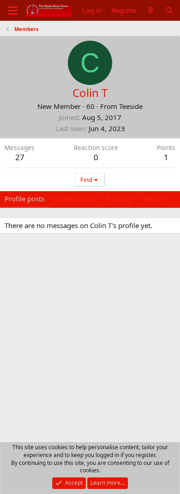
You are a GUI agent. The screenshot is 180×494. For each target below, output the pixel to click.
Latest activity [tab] (75, 198)
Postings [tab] (119, 198)
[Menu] (13, 10)
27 (19, 157)
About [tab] (152, 198)
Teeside (131, 106)
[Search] (169, 10)
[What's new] (151, 10)
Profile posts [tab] (24, 198)
